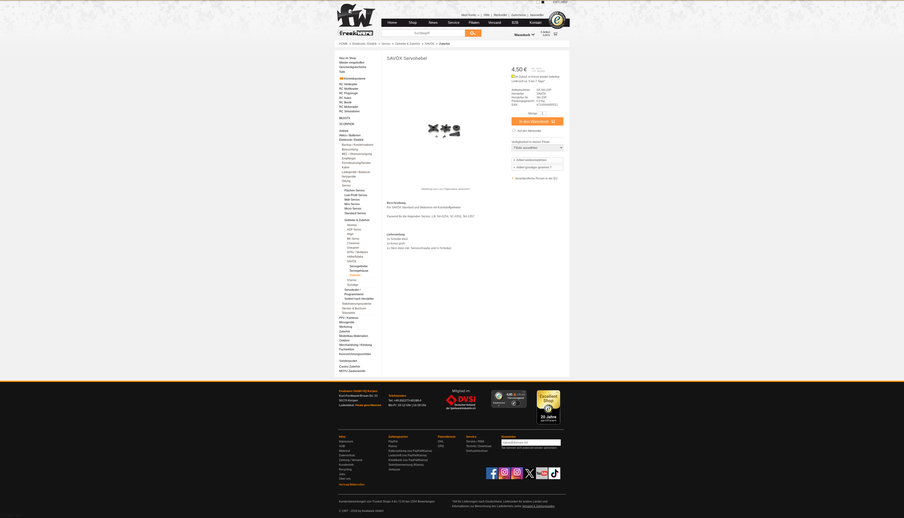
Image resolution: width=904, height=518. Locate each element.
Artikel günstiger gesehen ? (534, 167)
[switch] (515, 403)
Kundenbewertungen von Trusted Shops (365, 501)
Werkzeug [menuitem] (345, 326)
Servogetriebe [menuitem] (359, 266)
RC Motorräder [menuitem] (348, 107)
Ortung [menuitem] (346, 181)
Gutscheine (518, 15)
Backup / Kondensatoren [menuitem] (357, 144)
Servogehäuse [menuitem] (359, 270)
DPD (441, 446)
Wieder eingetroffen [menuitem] (351, 62)
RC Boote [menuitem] (345, 102)
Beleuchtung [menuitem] (350, 149)
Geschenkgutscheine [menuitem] (352, 67)
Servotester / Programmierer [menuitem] (354, 292)
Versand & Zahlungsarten (538, 506)
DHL (441, 441)
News (433, 22)
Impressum (346, 441)
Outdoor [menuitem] (344, 340)
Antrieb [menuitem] (343, 131)
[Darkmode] (542, 2)
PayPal (393, 441)
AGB (342, 446)
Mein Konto (468, 15)
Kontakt (535, 22)
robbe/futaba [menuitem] (355, 256)
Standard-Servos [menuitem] (355, 213)
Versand (494, 22)
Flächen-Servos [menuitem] (354, 190)
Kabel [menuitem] (345, 167)
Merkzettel (500, 15)
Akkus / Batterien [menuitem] (350, 135)
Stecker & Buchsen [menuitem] (354, 308)
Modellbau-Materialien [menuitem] (353, 336)
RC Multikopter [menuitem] (348, 88)
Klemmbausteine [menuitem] (355, 78)
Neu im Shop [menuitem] (347, 58)
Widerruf (344, 451)
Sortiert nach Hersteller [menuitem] (359, 298)
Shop (413, 22)
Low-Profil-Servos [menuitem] (355, 195)
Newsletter (537, 15)
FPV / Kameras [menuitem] (348, 318)
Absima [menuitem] (352, 225)
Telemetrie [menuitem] (348, 313)
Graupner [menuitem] (353, 247)
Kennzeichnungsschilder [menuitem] (355, 354)
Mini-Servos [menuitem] (352, 204)
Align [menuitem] (350, 234)
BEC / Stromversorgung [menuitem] (357, 154)
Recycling (345, 469)
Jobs (342, 474)
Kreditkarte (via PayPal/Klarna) (408, 460)
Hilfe (487, 15)
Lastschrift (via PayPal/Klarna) (407, 455)
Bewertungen (426, 501)
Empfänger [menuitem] (349, 158)
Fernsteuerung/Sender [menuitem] (356, 163)
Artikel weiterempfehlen (532, 160)
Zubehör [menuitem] (355, 275)
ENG (556, 2)
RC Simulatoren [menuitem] (349, 111)
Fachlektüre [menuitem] (346, 349)
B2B (515, 22)
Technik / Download (478, 446)
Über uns (345, 478)
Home (392, 22)
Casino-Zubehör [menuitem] (349, 366)
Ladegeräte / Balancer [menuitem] (356, 172)
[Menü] (524, 393)
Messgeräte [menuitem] (346, 322)
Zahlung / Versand (350, 460)
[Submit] (473, 33)
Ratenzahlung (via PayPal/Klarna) (410, 451)
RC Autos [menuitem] (345, 98)
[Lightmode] (538, 2)
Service (454, 22)
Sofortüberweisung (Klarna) (406, 464)
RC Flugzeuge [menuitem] (348, 93)
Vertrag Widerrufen (351, 484)
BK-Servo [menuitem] (353, 238)
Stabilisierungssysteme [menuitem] (356, 303)
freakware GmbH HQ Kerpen (358, 391)
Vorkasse (394, 469)
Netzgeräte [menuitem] (349, 176)
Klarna (392, 446)
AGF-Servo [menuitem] (354, 229)
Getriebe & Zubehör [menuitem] (357, 220)
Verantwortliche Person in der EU (536, 178)
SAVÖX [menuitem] (351, 261)
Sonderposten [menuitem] (348, 361)
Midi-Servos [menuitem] (352, 199)
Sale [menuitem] (342, 71)
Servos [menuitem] (346, 185)
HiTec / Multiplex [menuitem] (357, 252)
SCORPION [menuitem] (346, 124)
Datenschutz (347, 455)
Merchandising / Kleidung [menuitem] (355, 345)
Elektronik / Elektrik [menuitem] (351, 140)
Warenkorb (522, 35)
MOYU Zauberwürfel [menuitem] (352, 371)
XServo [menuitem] (351, 280)
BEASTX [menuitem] (344, 118)
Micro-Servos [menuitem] (352, 208)
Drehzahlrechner (477, 451)
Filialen (474, 22)
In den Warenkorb (534, 122)
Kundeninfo (346, 464)
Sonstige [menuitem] (352, 285)
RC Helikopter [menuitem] (348, 84)
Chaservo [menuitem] (353, 243)
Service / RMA (475, 441)
